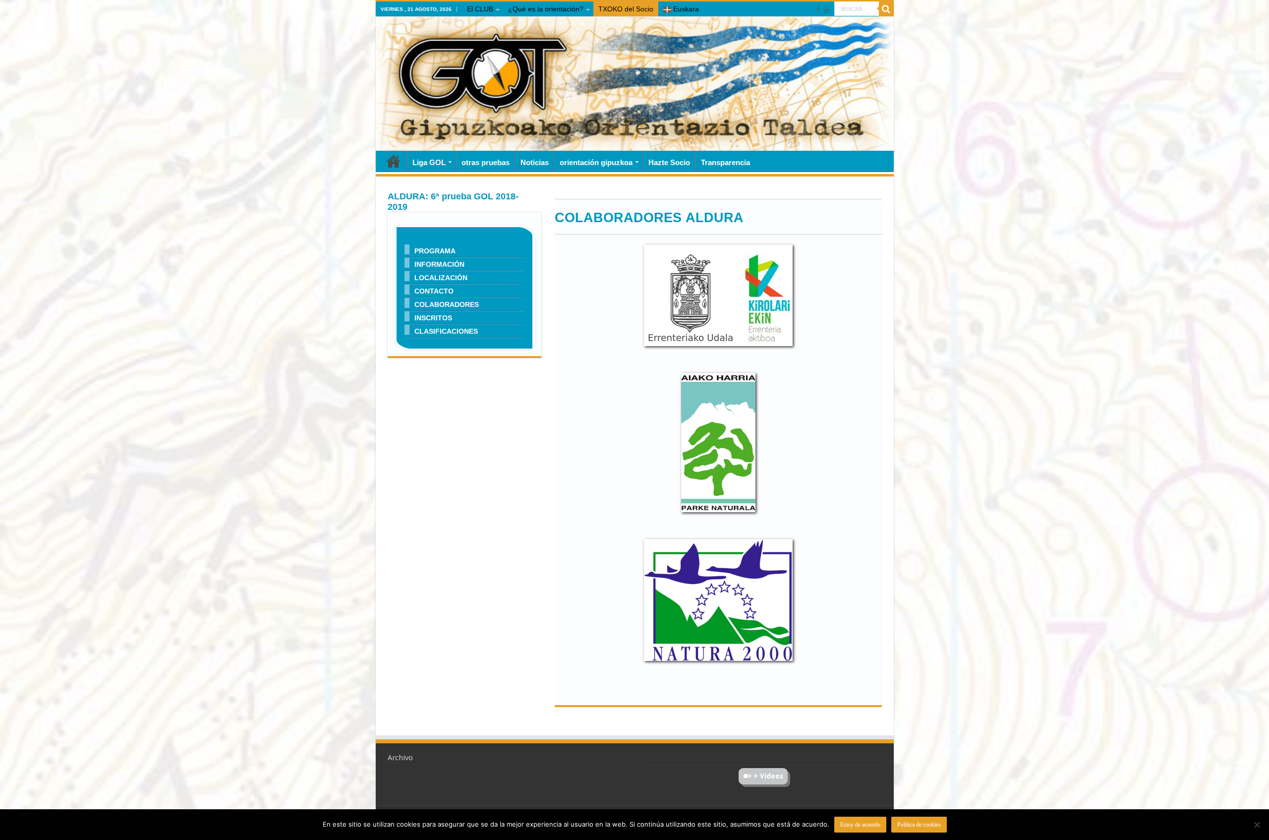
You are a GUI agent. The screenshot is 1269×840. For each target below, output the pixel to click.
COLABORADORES (446, 304)
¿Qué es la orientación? (545, 9)
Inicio (393, 161)
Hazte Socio (669, 162)
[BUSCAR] (886, 8)
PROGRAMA (435, 250)
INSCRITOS (433, 317)
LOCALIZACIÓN (440, 277)
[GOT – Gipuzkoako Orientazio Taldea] (635, 84)
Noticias (534, 162)
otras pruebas (485, 162)
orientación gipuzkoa (596, 162)
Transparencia (725, 162)
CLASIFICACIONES (446, 331)
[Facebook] (818, 9)
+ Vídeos (768, 776)
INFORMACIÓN (439, 264)
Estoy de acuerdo (860, 824)
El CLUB (480, 9)
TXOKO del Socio (625, 9)
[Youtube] (827, 9)
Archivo (400, 757)
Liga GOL (429, 162)
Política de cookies (919, 824)
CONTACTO (434, 291)
